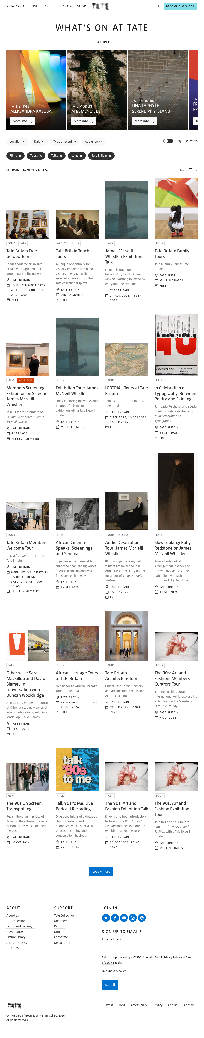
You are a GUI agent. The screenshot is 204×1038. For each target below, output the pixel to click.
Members (60, 921)
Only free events (186, 141)
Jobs (122, 1005)
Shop (81, 6)
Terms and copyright (20, 926)
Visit (35, 6)
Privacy (158, 1005)
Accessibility (138, 1005)
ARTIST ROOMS (16, 943)
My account (62, 943)
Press (109, 1005)
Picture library (16, 937)
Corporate (61, 937)
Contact (189, 1005)
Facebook (115, 918)
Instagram (133, 918)
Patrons (59, 926)
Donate (59, 932)
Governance (14, 932)
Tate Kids (12, 948)
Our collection (16, 921)
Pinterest (142, 918)
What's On (16, 6)
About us (12, 916)
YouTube (124, 918)
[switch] (168, 141)
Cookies (173, 1005)
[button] (157, 6)
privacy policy (117, 971)
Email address (111, 939)
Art (47, 6)
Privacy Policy (172, 957)
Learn (64, 6)
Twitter (106, 918)
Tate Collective (64, 916)
